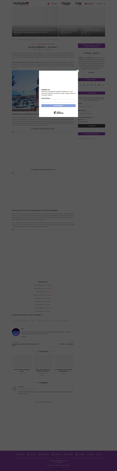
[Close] (77, 71)
